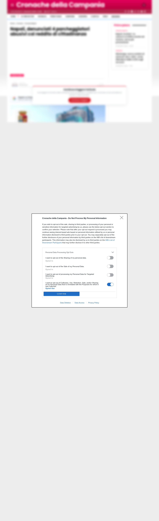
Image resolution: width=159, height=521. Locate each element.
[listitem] (79, 252)
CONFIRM (61, 294)
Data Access (79, 303)
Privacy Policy (93, 303)
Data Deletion (65, 303)
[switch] (110, 257)
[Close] (122, 218)
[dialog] (79, 260)
